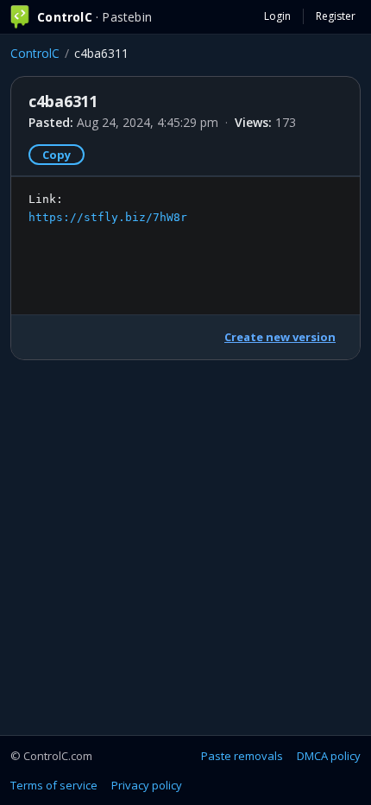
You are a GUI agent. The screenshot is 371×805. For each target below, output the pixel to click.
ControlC (35, 53)
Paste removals (242, 756)
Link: (107, 208)
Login (277, 16)
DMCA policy (329, 756)
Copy (56, 154)
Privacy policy (146, 785)
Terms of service (53, 785)
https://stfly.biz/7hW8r (107, 217)
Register (335, 16)
